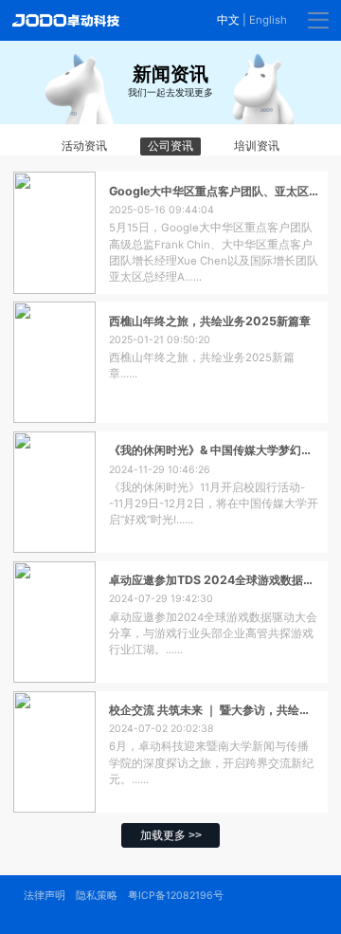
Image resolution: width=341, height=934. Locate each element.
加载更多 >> (171, 835)
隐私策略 (96, 895)
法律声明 (44, 895)
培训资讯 (256, 146)
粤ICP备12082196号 (176, 895)
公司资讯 (170, 146)
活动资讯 (84, 146)
